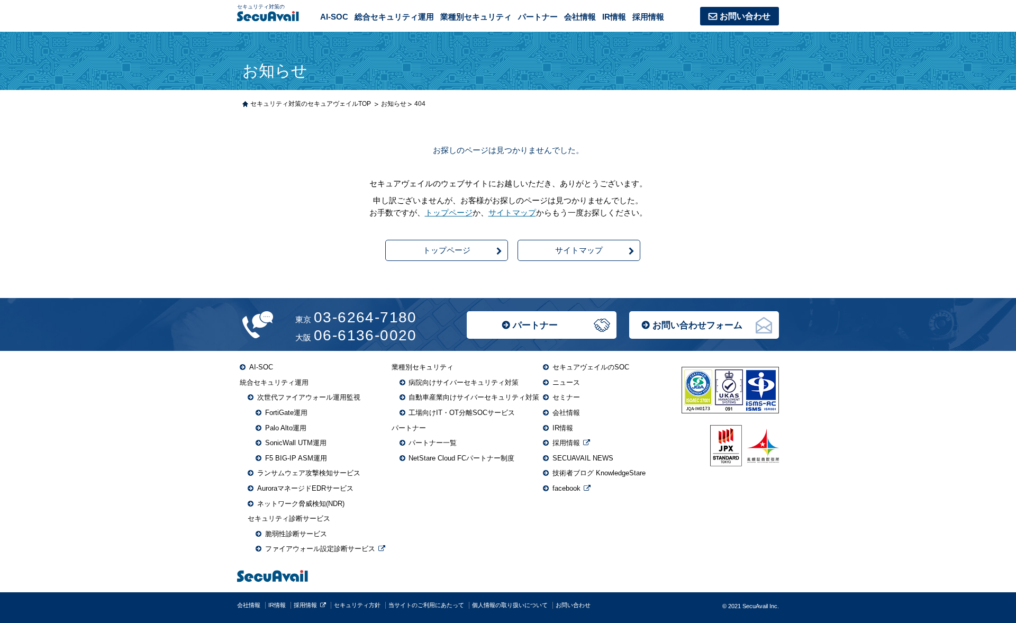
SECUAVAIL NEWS (582, 458)
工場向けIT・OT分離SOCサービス (462, 413)
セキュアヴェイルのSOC (590, 367)
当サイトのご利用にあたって (426, 605)
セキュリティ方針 (357, 605)
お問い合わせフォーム (697, 325)
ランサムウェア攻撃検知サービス (308, 473)
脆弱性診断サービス (296, 534)
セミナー (566, 397)
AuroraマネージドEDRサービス (305, 488)
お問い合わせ (745, 16)
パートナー (535, 325)
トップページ (449, 212)
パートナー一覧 (433, 443)
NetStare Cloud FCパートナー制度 (461, 458)
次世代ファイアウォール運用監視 (308, 397)
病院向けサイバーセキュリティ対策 (464, 382)
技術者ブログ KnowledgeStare (599, 473)
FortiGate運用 (286, 413)
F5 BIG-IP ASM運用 (296, 458)
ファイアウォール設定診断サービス (320, 549)
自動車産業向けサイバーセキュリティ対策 (474, 397)
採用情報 (648, 16)
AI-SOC (334, 16)
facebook (566, 488)
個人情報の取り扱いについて (510, 605)
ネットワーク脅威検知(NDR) (300, 504)
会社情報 (580, 16)
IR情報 (614, 16)
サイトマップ (512, 212)
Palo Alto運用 (285, 428)
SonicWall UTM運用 (295, 443)
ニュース (566, 382)
